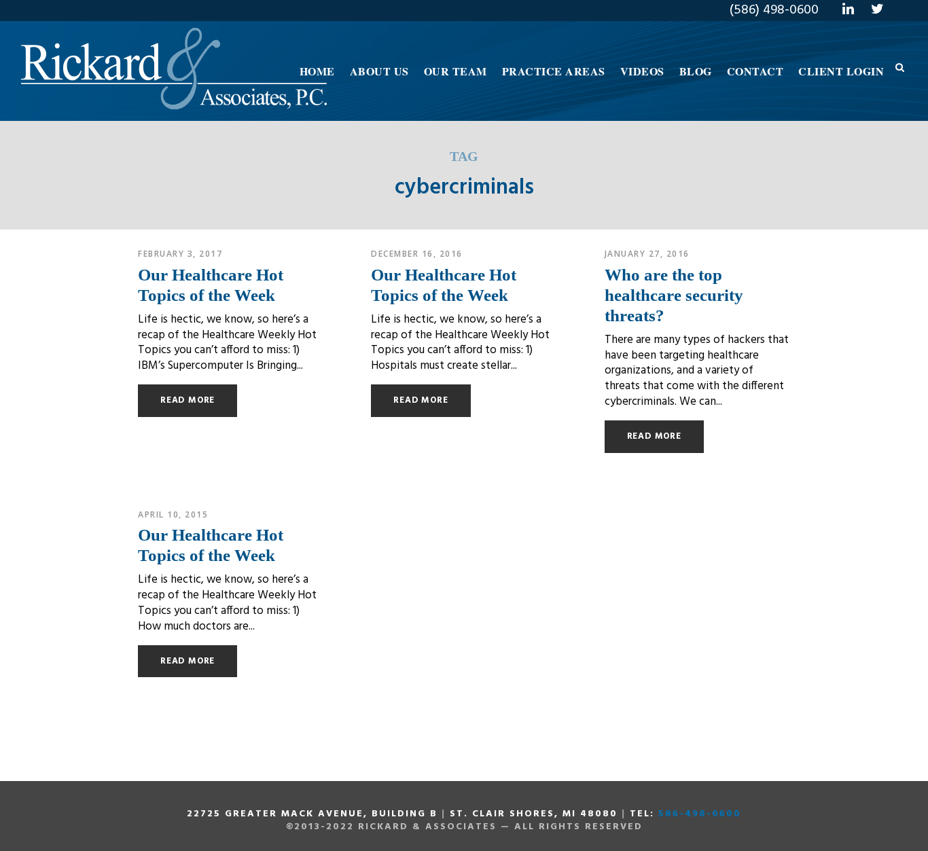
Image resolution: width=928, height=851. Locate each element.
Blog (695, 71)
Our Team (455, 71)
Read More (187, 400)
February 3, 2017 (180, 253)
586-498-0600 (699, 814)
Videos (642, 71)
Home (317, 71)
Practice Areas (553, 71)
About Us (379, 71)
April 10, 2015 (173, 514)
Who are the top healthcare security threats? (674, 295)
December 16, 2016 (417, 253)
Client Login (841, 71)
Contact (755, 71)
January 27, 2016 (647, 253)
